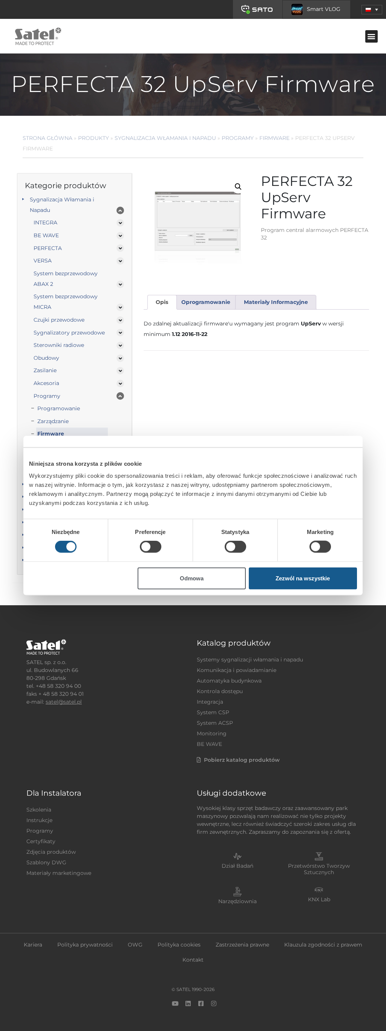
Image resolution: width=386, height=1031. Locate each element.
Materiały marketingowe (58, 873)
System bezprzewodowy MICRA (66, 301)
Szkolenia (38, 809)
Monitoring (212, 733)
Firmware (274, 138)
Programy (238, 138)
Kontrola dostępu (220, 691)
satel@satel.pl (64, 701)
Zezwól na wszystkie (303, 578)
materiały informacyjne (276, 302)
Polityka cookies (179, 944)
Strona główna (47, 138)
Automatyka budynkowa (229, 680)
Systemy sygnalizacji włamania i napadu (250, 659)
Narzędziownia (237, 901)
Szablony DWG (46, 862)
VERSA (43, 260)
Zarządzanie (53, 421)
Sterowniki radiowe (59, 345)
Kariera (33, 944)
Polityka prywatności (85, 944)
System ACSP (215, 723)
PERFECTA (48, 248)
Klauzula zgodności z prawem (323, 944)
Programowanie (58, 408)
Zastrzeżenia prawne (242, 944)
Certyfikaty (40, 841)
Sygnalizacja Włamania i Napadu (165, 138)
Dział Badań (237, 865)
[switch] (150, 547)
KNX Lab (319, 899)
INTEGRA (45, 222)
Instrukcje (39, 820)
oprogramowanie (205, 302)
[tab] (162, 302)
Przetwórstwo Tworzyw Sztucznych (319, 869)
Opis (162, 302)
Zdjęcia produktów (51, 851)
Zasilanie (45, 370)
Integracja (210, 701)
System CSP (213, 712)
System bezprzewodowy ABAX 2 (66, 278)
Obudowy (46, 357)
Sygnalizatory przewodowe (69, 332)
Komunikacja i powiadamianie (236, 670)
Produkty (93, 138)
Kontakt (193, 959)
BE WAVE (46, 235)
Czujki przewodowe (59, 319)
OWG (135, 944)
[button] (371, 9)
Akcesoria (46, 383)
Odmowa (192, 578)
